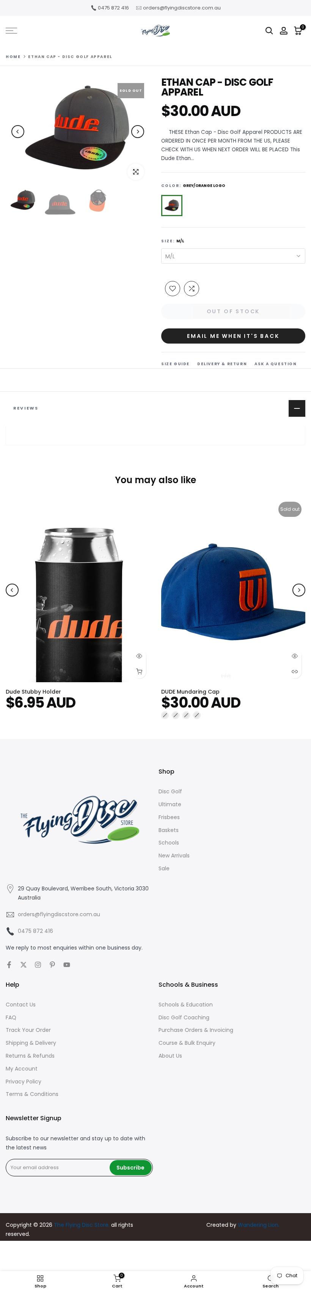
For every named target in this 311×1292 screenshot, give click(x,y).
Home (13, 57)
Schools (169, 842)
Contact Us (21, 1004)
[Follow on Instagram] (38, 964)
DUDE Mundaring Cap (190, 691)
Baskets (169, 830)
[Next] (137, 131)
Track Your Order (28, 1030)
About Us (170, 1056)
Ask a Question (275, 364)
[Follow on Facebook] (9, 964)
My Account (22, 1068)
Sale (164, 868)
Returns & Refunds (30, 1056)
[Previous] (17, 131)
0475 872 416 (113, 7)
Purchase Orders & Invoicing (196, 1030)
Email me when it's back (233, 336)
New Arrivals (174, 855)
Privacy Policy (23, 1081)
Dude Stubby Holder (33, 691)
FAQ (11, 1017)
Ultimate (170, 804)
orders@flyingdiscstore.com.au (182, 7)
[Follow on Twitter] (23, 964)
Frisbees (169, 817)
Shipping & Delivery (31, 1043)
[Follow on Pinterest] (52, 964)
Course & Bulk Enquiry (187, 1043)
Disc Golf (170, 791)
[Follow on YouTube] (66, 964)
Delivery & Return (222, 364)
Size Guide (175, 364)
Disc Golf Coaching (184, 1017)
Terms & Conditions (32, 1094)
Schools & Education (186, 1004)
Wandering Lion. (259, 1225)
